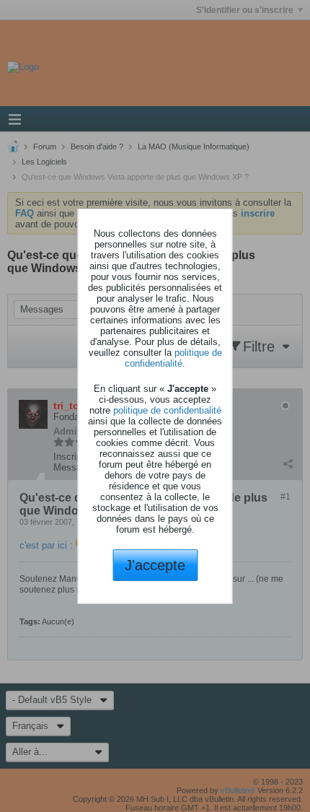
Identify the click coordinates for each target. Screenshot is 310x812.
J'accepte (155, 565)
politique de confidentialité (173, 358)
